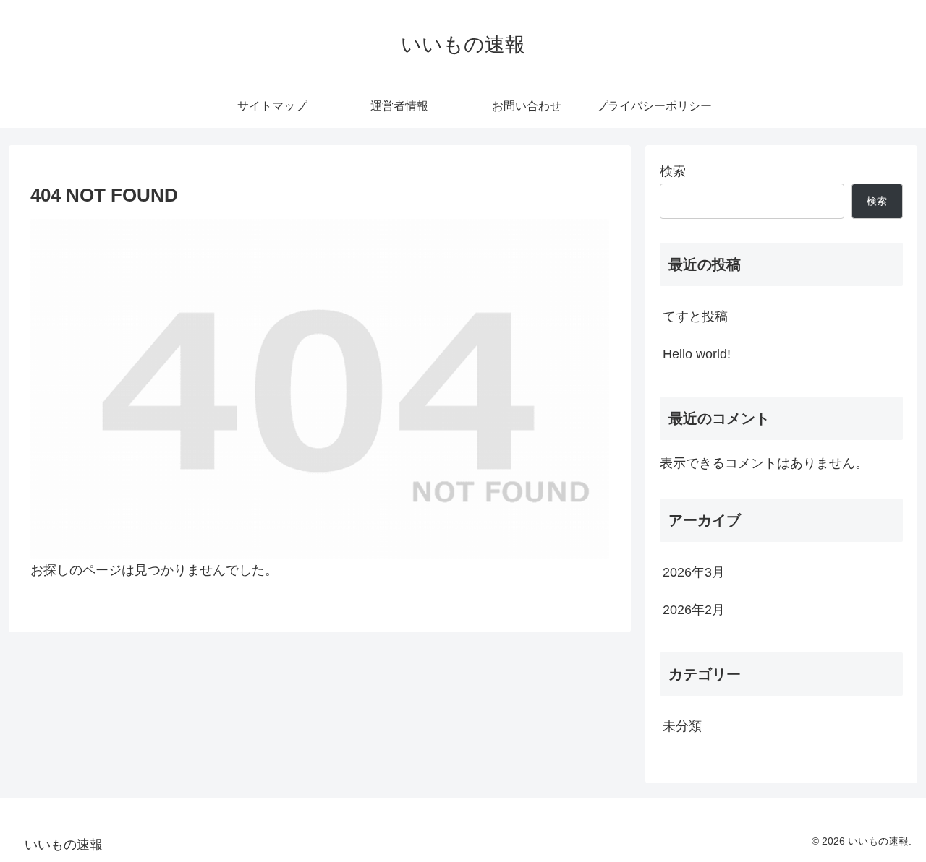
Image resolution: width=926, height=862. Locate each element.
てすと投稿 (695, 316)
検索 (673, 171)
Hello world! (697, 354)
